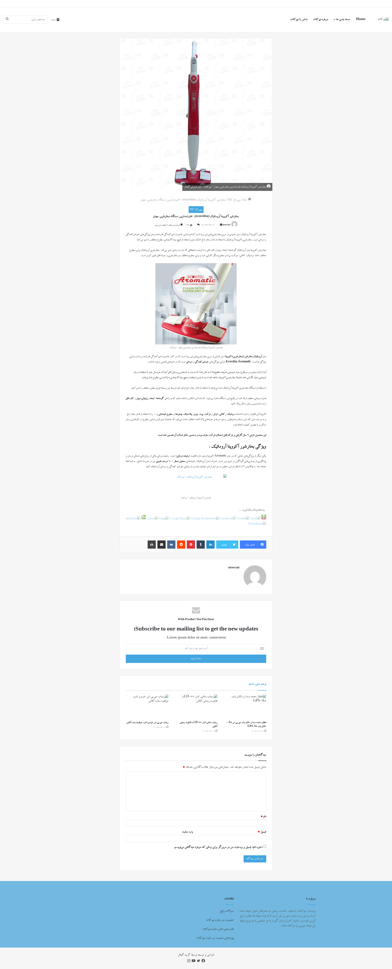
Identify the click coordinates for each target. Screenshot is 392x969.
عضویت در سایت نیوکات (220, 920)
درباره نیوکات (320, 19)
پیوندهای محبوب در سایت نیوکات (215, 938)
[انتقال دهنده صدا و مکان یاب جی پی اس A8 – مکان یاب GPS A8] (245, 707)
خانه (245, 200)
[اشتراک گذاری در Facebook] (227, 518)
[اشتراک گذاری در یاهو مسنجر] (152, 518)
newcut (226, 225)
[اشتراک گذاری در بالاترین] (263, 518)
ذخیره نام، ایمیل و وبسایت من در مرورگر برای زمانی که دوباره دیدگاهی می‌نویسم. (218, 847)
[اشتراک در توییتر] (242, 518)
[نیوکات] (383, 19)
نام (263, 816)
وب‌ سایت (187, 832)
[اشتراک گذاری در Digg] (163, 518)
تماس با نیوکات (299, 19)
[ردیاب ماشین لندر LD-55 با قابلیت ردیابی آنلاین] (196, 707)
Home (360, 19)
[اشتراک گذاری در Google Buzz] (179, 518)
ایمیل (262, 832)
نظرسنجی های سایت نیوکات (218, 929)
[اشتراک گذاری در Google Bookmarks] (204, 518)
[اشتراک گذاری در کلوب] (255, 518)
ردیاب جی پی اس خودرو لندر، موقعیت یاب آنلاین (147, 722)
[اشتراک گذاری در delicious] (133, 518)
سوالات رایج (227, 911)
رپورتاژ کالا (234, 200)
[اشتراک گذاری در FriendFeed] (257, 524)
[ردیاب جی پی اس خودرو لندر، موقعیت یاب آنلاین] (147, 707)
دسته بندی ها (343, 19)
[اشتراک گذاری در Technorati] (143, 518)
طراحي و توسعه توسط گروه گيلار (196, 955)
